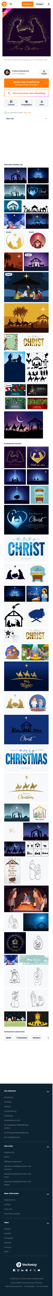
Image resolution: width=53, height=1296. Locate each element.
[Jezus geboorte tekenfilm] (26, 1201)
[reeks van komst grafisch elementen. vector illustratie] (15, 1139)
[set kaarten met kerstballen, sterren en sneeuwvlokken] (26, 506)
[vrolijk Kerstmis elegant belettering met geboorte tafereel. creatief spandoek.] (26, 1014)
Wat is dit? (27, 113)
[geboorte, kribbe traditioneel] (11, 402)
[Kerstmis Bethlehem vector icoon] (32, 1087)
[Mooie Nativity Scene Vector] (15, 180)
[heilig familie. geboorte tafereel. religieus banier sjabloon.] (15, 609)
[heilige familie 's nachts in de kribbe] (15, 278)
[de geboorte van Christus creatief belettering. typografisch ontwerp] (26, 716)
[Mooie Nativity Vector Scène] (36, 211)
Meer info (10, 123)
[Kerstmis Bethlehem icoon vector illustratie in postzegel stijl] (37, 826)
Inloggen (39, 4)
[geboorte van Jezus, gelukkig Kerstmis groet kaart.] (12, 868)
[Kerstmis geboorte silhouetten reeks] (15, 476)
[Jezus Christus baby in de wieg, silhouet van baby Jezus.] (16, 831)
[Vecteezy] (4, 4)
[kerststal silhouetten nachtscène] (15, 258)
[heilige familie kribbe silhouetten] (36, 299)
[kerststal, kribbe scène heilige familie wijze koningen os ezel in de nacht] (26, 347)
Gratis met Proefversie (27, 83)
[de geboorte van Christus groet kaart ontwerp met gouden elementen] (15, 1265)
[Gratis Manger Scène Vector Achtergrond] (17, 1244)
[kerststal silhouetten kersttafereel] (26, 378)
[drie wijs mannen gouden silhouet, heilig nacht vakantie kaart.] (26, 909)
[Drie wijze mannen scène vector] (14, 1123)
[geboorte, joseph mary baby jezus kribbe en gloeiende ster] (16, 322)
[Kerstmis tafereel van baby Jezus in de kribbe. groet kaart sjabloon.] (16, 643)
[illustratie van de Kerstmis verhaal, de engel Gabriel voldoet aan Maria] (15, 959)
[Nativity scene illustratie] (36, 196)
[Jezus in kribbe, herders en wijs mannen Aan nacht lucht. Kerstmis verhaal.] (26, 985)
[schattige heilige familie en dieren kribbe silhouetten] (15, 300)
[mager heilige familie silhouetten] (14, 444)
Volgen (44, 74)
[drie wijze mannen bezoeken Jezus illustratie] (23, 534)
